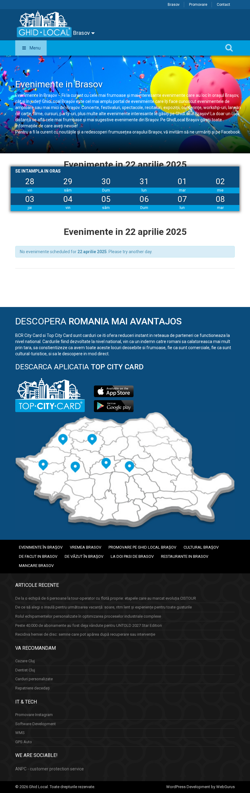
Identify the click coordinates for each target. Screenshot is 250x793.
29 (68, 181)
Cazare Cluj (25, 661)
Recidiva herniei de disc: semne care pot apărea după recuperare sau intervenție (85, 634)
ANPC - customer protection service (49, 768)
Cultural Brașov (201, 547)
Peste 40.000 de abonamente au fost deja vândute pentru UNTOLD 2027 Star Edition (88, 625)
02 (220, 181)
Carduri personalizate (34, 679)
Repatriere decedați (32, 688)
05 (106, 199)
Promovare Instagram (34, 714)
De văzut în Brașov (84, 556)
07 (182, 199)
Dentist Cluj (25, 670)
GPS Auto (23, 742)
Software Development (35, 724)
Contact (223, 4)
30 (106, 181)
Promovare (198, 4)
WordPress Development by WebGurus (200, 786)
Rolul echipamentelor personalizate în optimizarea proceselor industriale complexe (88, 616)
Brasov (174, 4)
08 (220, 199)
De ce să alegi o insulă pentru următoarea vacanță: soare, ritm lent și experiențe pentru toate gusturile (103, 607)
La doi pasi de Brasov (132, 556)
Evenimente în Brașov (40, 547)
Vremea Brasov (85, 547)
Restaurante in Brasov (184, 556)
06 (144, 199)
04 (68, 199)
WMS (20, 732)
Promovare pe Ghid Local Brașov (142, 547)
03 (29, 199)
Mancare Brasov (36, 565)
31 (144, 181)
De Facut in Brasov (38, 556)
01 (182, 181)
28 (29, 181)
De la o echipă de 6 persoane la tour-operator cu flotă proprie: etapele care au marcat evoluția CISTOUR (105, 598)
